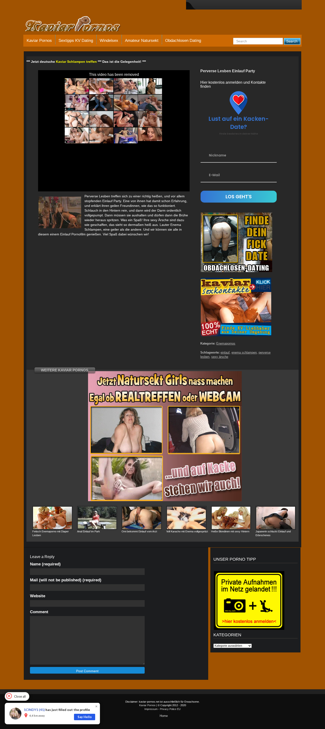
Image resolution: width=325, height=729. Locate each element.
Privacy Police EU (170, 709)
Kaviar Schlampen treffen (76, 61)
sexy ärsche (219, 357)
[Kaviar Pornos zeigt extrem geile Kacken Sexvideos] (78, 24)
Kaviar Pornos (39, 40)
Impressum (151, 709)
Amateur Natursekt (141, 40)
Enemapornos (225, 343)
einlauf (225, 352)
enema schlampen (244, 352)
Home (164, 716)
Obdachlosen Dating (183, 40)
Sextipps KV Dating (76, 40)
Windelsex (109, 40)
